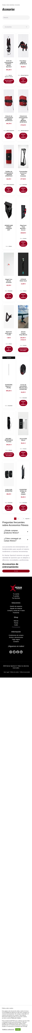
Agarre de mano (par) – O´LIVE (8, 333)
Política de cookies (14, 672)
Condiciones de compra (16, 635)
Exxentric (25, 184)
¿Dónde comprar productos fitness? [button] (11, 531)
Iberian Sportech (24, 75)
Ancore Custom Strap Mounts (23, 333)
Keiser (10, 246)
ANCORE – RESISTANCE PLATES (9, 440)
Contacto (16, 641)
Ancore (24, 238)
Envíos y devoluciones (16, 637)
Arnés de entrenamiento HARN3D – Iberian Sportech (9, 63)
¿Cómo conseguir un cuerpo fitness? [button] (12, 539)
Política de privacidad (25, 672)
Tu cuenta (16, 594)
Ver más (16, 571)
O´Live (10, 343)
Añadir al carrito (23, 80)
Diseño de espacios (16, 606)
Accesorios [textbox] (15, 27)
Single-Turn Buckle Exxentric (8, 281)
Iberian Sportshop (10, 5)
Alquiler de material (16, 608)
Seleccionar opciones (9, 81)
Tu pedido (16, 596)
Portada (4, 5)
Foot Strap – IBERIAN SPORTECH (23, 62)
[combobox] (16, 27)
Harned (11, 76)
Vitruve (24, 290)
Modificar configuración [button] (8, 1029)
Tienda (16, 623)
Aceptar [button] (18, 1029)
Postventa (16, 612)
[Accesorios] (9, 45)
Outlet (16, 625)
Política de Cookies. (16, 1018)
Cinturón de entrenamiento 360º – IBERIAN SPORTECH (23, 119)
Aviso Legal (6, 672)
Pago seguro (16, 639)
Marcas (16, 621)
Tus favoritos (16, 598)
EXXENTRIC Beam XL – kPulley (8, 386)
